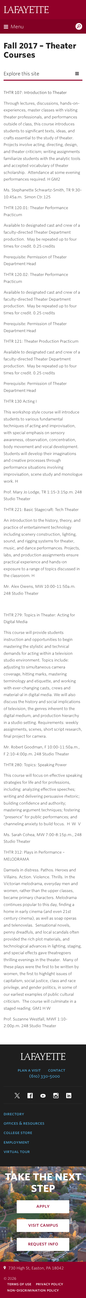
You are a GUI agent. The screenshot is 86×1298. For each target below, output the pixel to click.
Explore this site (21, 74)
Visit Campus (43, 1225)
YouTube (43, 1096)
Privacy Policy (49, 1284)
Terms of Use (19, 1284)
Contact (56, 1070)
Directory (14, 1113)
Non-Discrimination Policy (33, 1290)
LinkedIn (69, 1096)
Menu (17, 27)
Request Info (43, 1244)
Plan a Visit (29, 1070)
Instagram (56, 1096)
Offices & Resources (24, 1123)
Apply (43, 1206)
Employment (16, 1142)
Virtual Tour (17, 1151)
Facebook (30, 1096)
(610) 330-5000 (44, 1076)
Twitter (17, 1096)
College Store (18, 1132)
